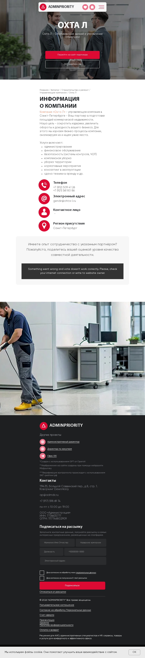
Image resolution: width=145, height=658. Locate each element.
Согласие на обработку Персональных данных (65, 610)
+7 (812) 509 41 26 (64, 187)
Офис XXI (52, 456)
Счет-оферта (47, 615)
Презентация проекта (47, 621)
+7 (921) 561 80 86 (64, 190)
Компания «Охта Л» (52, 112)
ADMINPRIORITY (61, 7)
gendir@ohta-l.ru (64, 201)
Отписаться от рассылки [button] (53, 592)
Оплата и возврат (49, 630)
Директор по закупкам (59, 449)
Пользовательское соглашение (57, 605)
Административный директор (63, 442)
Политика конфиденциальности (56, 625)
